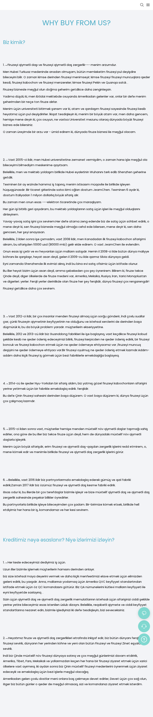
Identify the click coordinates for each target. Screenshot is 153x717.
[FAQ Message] (144, 638)
